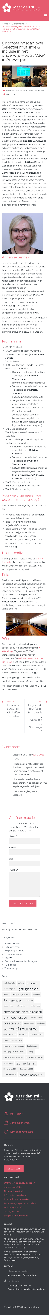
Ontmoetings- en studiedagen (32, 90)
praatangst (12, 1023)
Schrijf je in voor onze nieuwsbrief (19, 929)
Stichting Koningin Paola (13, 1040)
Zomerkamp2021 (10, 1075)
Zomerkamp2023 (31, 1075)
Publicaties (10, 964)
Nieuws (8, 957)
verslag (30, 1052)
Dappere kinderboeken (16, 1215)
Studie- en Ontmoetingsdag (14, 1046)
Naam (13, 836)
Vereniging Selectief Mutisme (14, 1052)
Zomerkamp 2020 (26, 1069)
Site (11, 858)
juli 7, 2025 (38, 754)
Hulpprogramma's (14, 950)
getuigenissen (28, 989)
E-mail (13, 847)
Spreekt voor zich (36, 1035)
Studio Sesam (32, 1046)
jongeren (36, 994)
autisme (21, 983)
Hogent (6, 994)
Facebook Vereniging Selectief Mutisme (26, 1289)
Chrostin (32, 983)
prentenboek (28, 1023)
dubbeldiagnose (9, 989)
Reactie (13, 870)
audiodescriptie (9, 983)
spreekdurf (23, 1035)
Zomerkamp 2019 (10, 1069)
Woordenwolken (34, 1057)
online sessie (35, 1006)
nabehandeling (22, 1006)
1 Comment (11, 94)
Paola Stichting (36, 1017)
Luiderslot (29, 1000)
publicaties (41, 1023)
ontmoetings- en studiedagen (23, 1011)
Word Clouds (8, 1063)
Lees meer (14, 1168)
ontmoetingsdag (15, 1017)
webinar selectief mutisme (13, 1057)
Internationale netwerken (17, 1199)
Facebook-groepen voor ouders (20, 1203)
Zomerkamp (11, 968)
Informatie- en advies (15, 1195)
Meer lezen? (16, 1113)
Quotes (8, 1224)
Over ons (8, 1145)
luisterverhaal (8, 1006)
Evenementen (12, 90)
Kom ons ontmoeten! (21, 1131)
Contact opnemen (20, 1122)
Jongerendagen (13, 954)
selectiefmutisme (10, 1035)
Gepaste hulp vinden (14, 1191)
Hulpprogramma (21, 994)
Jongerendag (13, 1000)
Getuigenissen (12, 947)
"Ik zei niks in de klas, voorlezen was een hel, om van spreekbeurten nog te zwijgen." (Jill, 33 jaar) (24, 1232)
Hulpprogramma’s (13, 1207)
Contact (8, 1266)
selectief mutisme (21, 1029)
